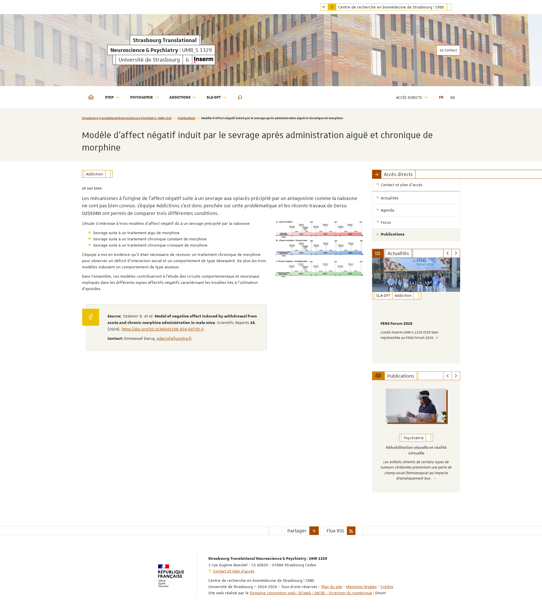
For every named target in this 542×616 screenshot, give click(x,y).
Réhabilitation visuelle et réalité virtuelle (416, 450)
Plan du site (331, 586)
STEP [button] (109, 97)
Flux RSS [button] (335, 531)
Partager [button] (297, 531)
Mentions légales (361, 586)
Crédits (387, 586)
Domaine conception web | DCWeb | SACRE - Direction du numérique (311, 592)
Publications (186, 118)
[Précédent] (447, 253)
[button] (240, 97)
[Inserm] (203, 60)
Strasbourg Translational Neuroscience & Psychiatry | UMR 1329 (127, 118)
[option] (416, 310)
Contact (450, 50)
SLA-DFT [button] (214, 97)
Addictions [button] (180, 97)
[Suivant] (455, 253)
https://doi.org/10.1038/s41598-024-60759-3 (163, 329)
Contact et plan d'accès (233, 571)
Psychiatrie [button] (141, 97)
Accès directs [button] (409, 97)
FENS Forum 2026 (396, 323)
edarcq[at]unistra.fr (174, 338)
